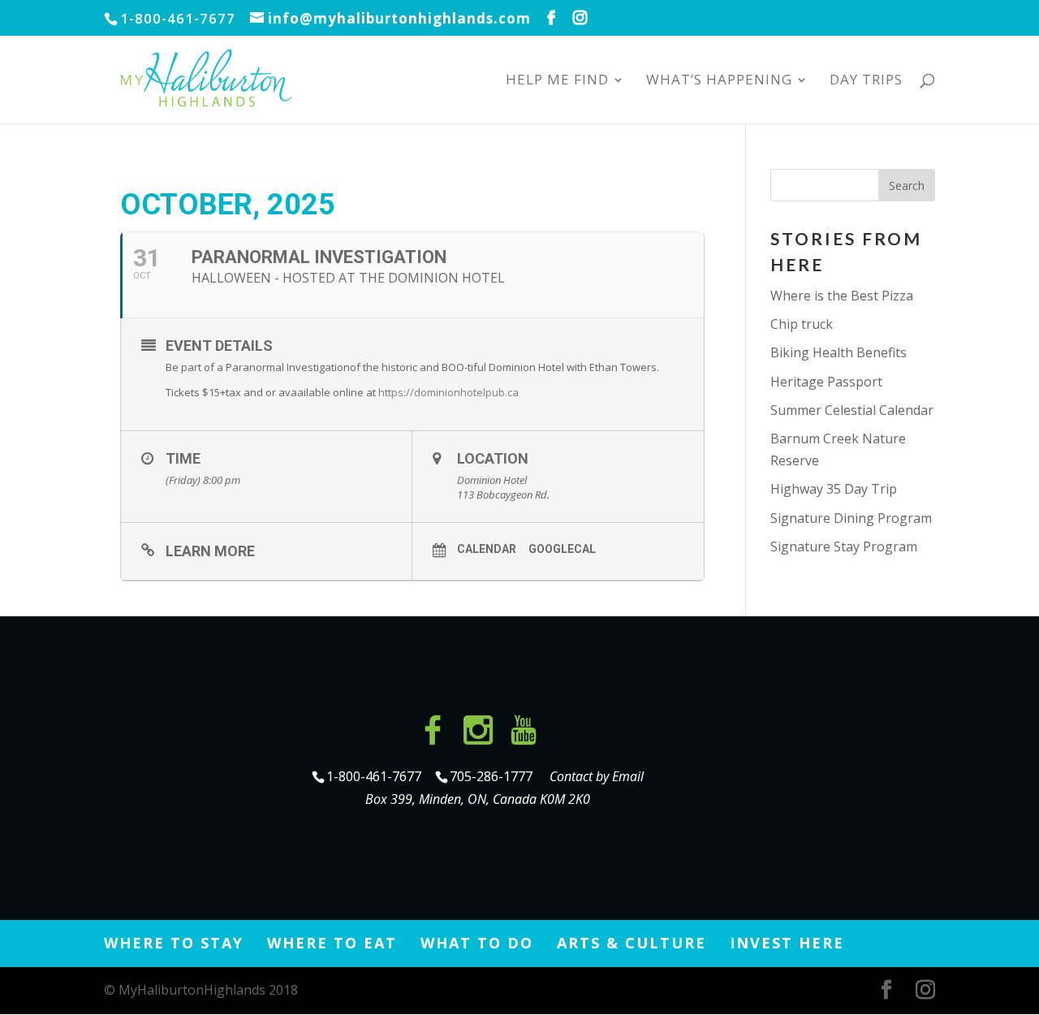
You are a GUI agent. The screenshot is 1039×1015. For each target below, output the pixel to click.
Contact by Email (597, 776)
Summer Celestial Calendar (851, 410)
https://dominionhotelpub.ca (449, 392)
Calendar (486, 548)
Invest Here (787, 942)
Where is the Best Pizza (841, 295)
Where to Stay (174, 942)
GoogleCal (562, 548)
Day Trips (866, 81)
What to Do (476, 942)
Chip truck (801, 324)
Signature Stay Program (843, 546)
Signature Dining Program (851, 518)
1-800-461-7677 (375, 776)
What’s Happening (719, 81)
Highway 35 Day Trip (833, 489)
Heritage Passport (826, 382)
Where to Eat (332, 942)
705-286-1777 (494, 776)
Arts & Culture (631, 942)
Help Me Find (557, 81)
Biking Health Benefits (838, 352)
